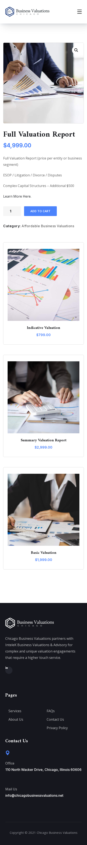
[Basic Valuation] (43, 510)
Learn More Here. (17, 196)
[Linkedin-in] (8, 670)
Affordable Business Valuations (48, 226)
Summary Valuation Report (44, 440)
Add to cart (40, 211)
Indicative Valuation (43, 328)
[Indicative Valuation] (43, 285)
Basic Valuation (43, 553)
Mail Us (11, 789)
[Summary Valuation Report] (43, 397)
